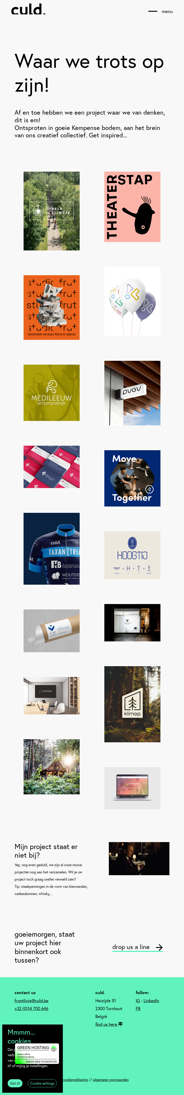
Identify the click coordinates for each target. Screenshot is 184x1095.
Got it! (15, 1083)
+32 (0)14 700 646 (31, 1008)
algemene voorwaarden (111, 1079)
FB (138, 1008)
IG (138, 1000)
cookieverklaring (75, 1079)
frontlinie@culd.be (31, 1000)
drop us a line (131, 947)
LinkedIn (151, 1000)
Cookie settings (42, 1083)
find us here (106, 1024)
